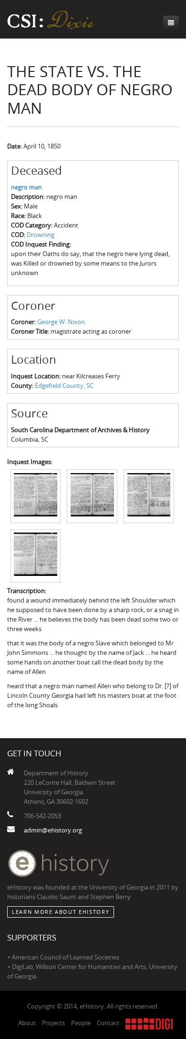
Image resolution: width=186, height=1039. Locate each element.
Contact (108, 1023)
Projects (53, 1023)
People (81, 1023)
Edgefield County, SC (64, 385)
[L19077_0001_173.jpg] (35, 555)
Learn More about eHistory (60, 911)
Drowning (40, 234)
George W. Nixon (61, 321)
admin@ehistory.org (53, 830)
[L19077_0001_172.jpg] (149, 495)
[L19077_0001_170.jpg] (35, 495)
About (27, 1023)
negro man (26, 187)
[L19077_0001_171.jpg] (92, 495)
